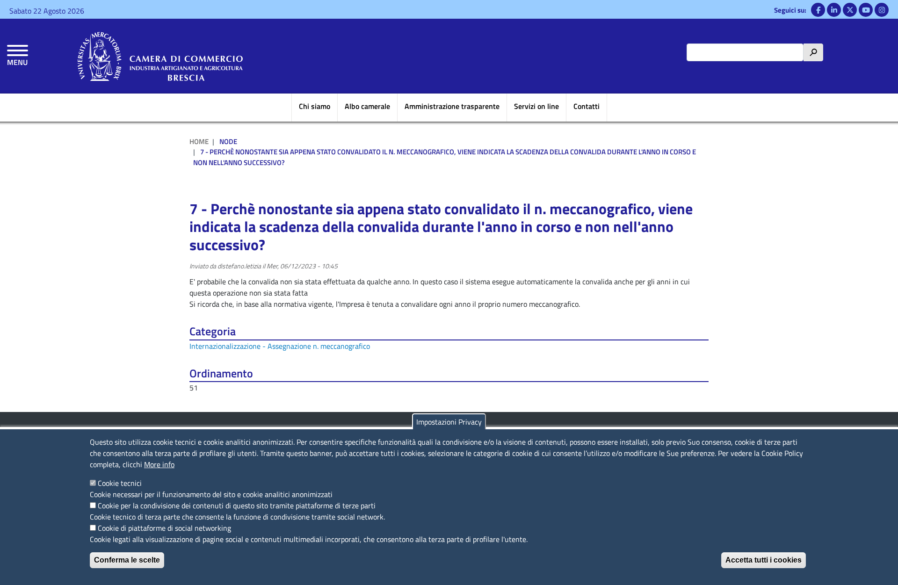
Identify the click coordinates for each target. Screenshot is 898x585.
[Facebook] (818, 10)
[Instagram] (882, 10)
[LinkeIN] (834, 10)
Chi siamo (314, 106)
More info (159, 464)
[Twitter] (850, 10)
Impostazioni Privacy (449, 421)
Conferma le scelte (127, 560)
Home (199, 141)
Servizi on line (536, 106)
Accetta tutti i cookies (763, 560)
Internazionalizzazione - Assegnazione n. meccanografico (279, 346)
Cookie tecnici (120, 483)
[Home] (160, 56)
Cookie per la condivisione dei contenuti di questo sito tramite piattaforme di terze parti (237, 505)
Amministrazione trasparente (452, 106)
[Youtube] (866, 10)
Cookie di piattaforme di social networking (164, 528)
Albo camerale (367, 106)
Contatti (586, 106)
